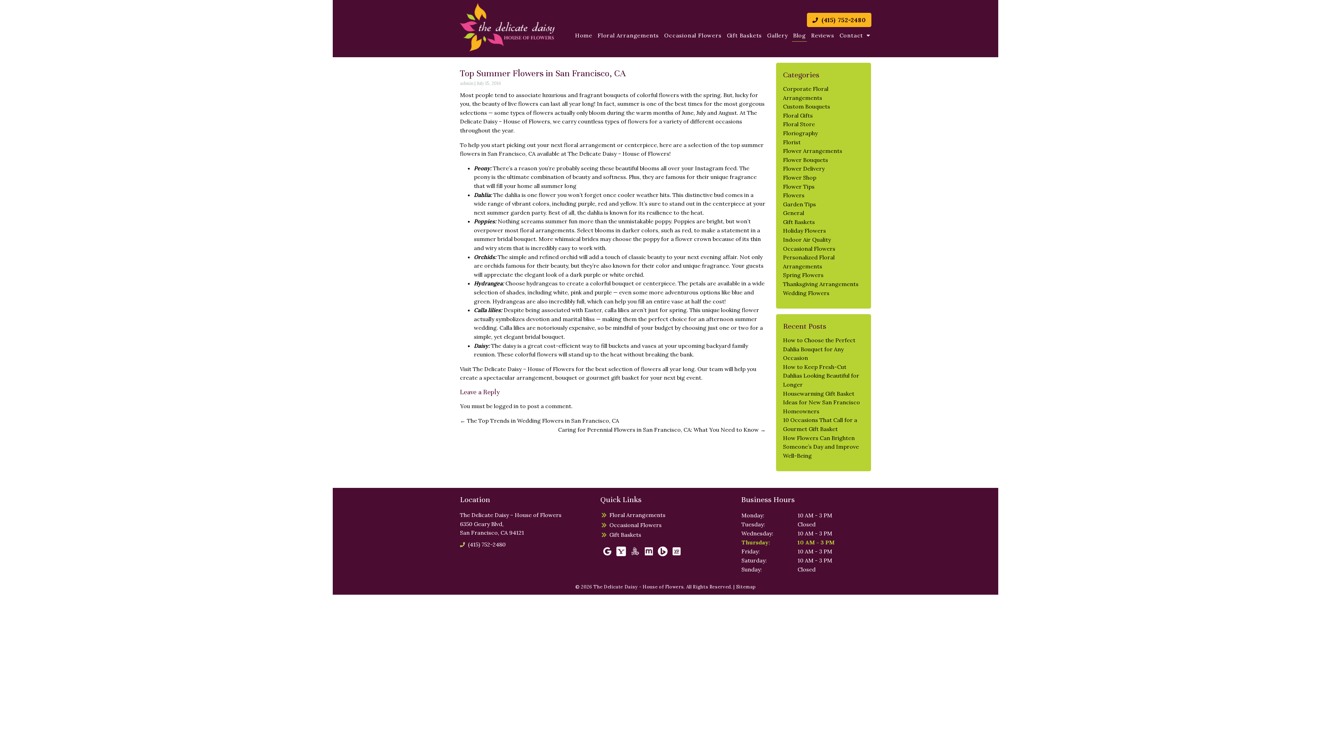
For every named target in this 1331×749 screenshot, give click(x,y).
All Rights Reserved (708, 587)
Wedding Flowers (806, 293)
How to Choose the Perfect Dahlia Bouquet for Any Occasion (819, 349)
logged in (506, 406)
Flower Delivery (804, 168)
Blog (799, 35)
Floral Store (799, 124)
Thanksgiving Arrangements (821, 284)
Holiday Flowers (804, 230)
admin (466, 83)
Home (583, 35)
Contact (851, 35)
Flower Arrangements (812, 150)
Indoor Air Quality (807, 239)
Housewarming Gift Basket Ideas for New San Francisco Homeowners (821, 402)
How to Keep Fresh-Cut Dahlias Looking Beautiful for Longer (821, 375)
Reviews (822, 35)
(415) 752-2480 (842, 20)
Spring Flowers (803, 275)
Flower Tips (799, 186)
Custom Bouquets (806, 106)
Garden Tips (799, 204)
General (793, 212)
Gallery (777, 35)
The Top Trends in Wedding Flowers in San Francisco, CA (539, 420)
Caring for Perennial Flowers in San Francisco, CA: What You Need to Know (662, 429)
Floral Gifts (798, 115)
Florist (792, 142)
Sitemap (746, 587)
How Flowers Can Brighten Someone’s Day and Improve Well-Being (821, 446)
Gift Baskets (744, 35)
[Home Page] (507, 27)
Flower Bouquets (805, 159)
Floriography (800, 133)
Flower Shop (799, 177)
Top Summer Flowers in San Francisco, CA (543, 73)
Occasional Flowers (692, 35)
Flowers (793, 195)
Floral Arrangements (628, 35)
